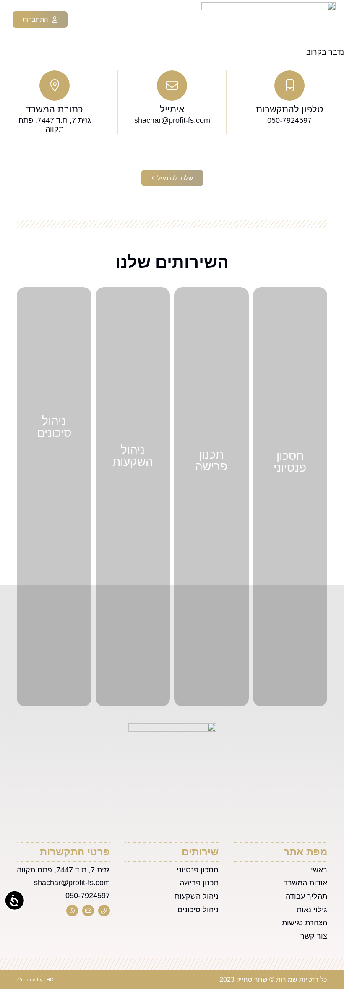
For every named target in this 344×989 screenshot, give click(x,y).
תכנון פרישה (199, 883)
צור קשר (313, 936)
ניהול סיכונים (198, 910)
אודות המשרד (305, 883)
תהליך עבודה (306, 896)
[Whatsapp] (72, 910)
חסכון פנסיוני (198, 870)
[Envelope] (88, 910)
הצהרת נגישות (304, 923)
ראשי (319, 870)
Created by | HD (35, 980)
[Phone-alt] (104, 910)
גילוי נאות (312, 910)
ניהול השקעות (197, 896)
